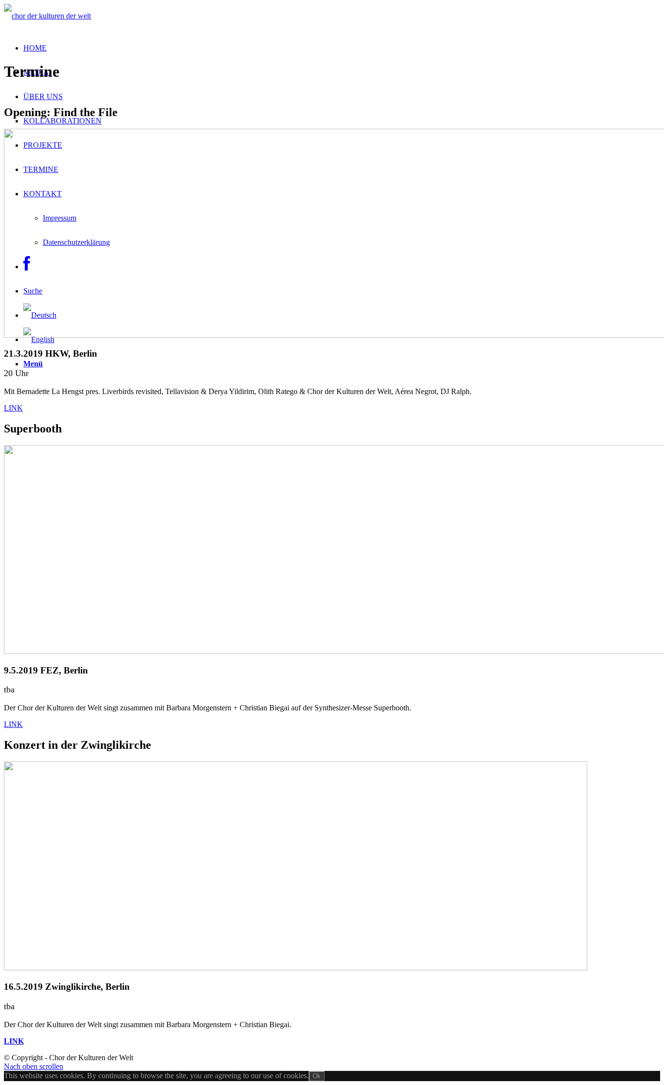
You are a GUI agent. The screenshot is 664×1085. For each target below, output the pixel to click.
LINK (13, 408)
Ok (317, 1076)
